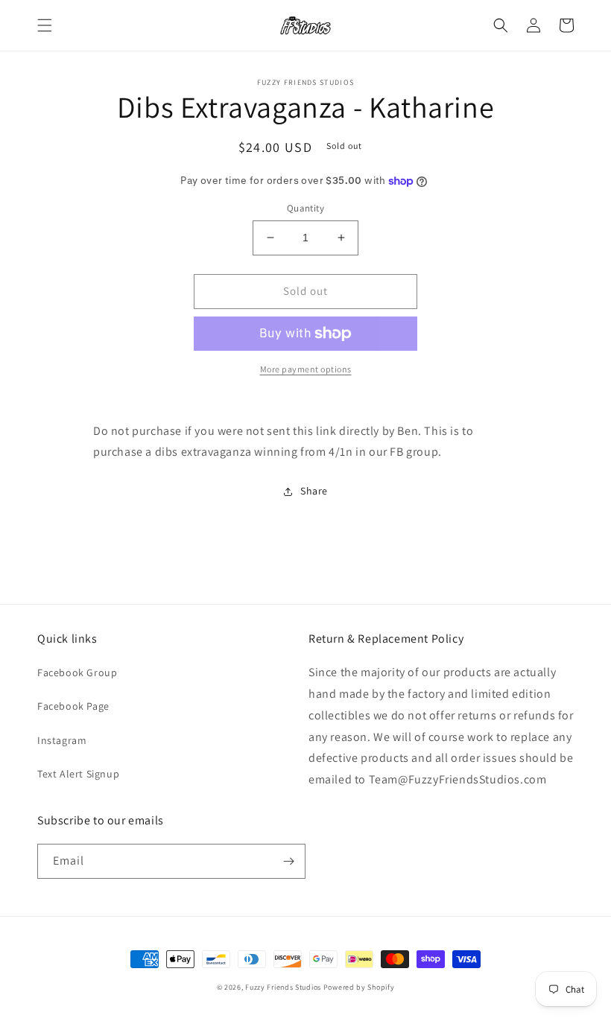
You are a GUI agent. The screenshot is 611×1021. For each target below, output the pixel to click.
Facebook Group (77, 672)
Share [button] (314, 490)
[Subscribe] (288, 861)
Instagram (61, 740)
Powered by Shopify (359, 987)
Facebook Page (73, 706)
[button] (44, 25)
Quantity (305, 208)
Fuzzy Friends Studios (283, 987)
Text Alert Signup (78, 773)
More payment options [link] (306, 369)
